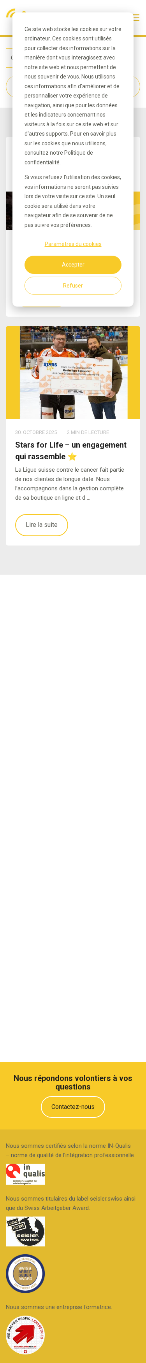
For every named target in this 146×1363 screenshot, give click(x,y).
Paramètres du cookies (73, 244)
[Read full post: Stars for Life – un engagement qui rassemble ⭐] (73, 372)
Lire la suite (42, 524)
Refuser (73, 285)
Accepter (73, 264)
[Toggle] (135, 17)
